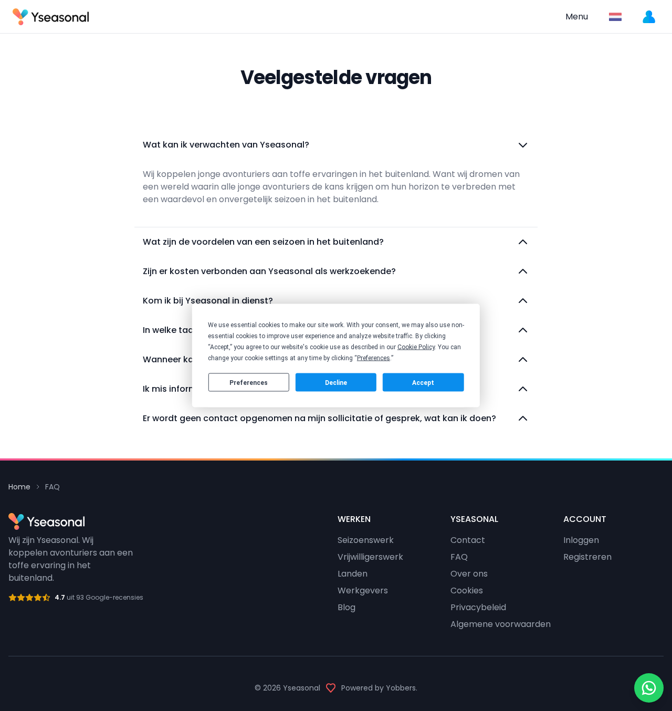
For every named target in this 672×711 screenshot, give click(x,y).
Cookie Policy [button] (416, 347)
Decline (336, 382)
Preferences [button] (373, 358)
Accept (423, 382)
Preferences (248, 382)
